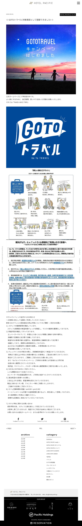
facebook (80, 252)
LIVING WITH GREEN (52, 454)
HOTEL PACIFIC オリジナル (53, 445)
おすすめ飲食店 (50, 462)
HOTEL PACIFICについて (67, 14)
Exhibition (49, 439)
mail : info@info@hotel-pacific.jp (2, 255)
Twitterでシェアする (42, 421)
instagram (80, 261)
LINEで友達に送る (65, 421)
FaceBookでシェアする (18, 421)
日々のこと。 (50, 474)
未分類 (48, 477)
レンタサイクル (50, 468)
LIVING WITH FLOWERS (52, 451)
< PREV (8, 428)
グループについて (51, 465)
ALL (40, 428)
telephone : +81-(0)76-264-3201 (2, 275)
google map (80, 270)
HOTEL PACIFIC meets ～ (53, 442)
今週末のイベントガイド (53, 471)
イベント (48, 459)
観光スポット (50, 479)
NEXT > (73, 428)
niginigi (48, 456)
